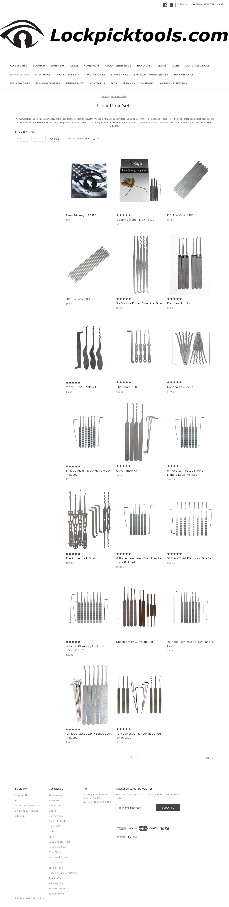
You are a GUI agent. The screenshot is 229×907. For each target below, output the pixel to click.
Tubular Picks (75, 83)
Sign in (195, 4)
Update (54, 138)
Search (182, 4)
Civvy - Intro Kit (126, 470)
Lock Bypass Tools (197, 65)
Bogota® (39, 65)
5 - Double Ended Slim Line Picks (139, 303)
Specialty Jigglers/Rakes (151, 74)
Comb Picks (92, 65)
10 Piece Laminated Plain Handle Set (190, 644)
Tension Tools (183, 74)
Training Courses (48, 83)
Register (209, 4)
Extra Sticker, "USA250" (82, 215)
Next (208, 757)
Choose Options (139, 183)
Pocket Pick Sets (67, 74)
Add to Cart (89, 183)
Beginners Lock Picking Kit (135, 219)
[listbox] (89, 138)
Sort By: (72, 138)
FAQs (114, 83)
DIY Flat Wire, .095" (79, 299)
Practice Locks (95, 74)
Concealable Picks (180, 387)
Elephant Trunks (178, 303)
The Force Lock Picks (81, 558)
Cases (74, 65)
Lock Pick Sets (20, 74)
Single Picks (119, 74)
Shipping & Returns (173, 83)
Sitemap (20, 815)
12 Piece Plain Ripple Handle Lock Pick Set (86, 648)
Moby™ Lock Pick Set (81, 387)
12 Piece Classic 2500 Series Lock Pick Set (88, 735)
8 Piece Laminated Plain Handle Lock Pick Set (138, 560)
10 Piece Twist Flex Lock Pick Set (190, 558)
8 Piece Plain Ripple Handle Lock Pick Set (89, 472)
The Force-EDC (127, 387)
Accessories (18, 65)
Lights (162, 65)
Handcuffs (144, 65)
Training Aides (20, 83)
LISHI (175, 65)
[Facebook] (171, 5)
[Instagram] (165, 5)
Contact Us (97, 83)
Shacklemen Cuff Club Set (134, 641)
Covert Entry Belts (118, 65)
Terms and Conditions (138, 83)
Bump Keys (57, 65)
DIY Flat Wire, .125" (180, 215)
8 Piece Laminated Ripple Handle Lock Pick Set (185, 472)
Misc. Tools (43, 74)
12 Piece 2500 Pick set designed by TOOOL (138, 735)
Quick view (88, 177)
